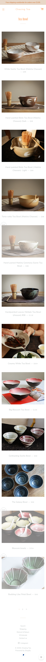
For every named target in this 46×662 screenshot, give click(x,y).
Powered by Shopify (23, 650)
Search (23, 626)
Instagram (24, 643)
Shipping (23, 629)
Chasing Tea (23, 9)
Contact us (23, 638)
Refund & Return (23, 632)
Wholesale (23, 635)
